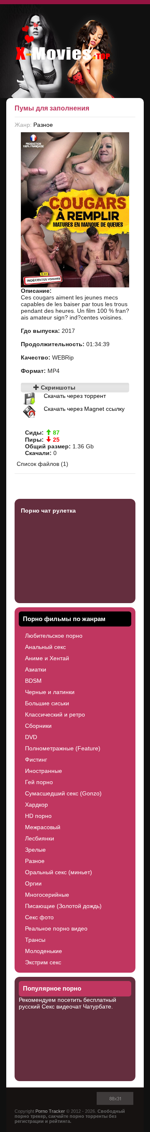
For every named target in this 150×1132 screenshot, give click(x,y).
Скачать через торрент (75, 395)
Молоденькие (43, 951)
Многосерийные (47, 894)
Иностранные (43, 770)
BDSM (33, 680)
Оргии (33, 883)
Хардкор (36, 804)
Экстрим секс (43, 962)
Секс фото (39, 917)
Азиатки (35, 669)
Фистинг (36, 759)
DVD (31, 737)
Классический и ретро (55, 714)
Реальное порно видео (56, 928)
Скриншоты (57, 387)
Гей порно (39, 782)
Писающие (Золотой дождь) (63, 906)
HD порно (38, 816)
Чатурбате (97, 1006)
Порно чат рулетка (48, 510)
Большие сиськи (47, 703)
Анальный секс (45, 647)
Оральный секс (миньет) (58, 872)
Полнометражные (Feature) (62, 748)
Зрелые (35, 849)
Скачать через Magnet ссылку (84, 408)
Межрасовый (42, 827)
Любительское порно (53, 635)
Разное (43, 124)
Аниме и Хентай (47, 658)
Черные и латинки (50, 692)
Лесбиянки (39, 838)
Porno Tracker (50, 1111)
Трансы (35, 939)
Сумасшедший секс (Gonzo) (63, 793)
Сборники (38, 725)
